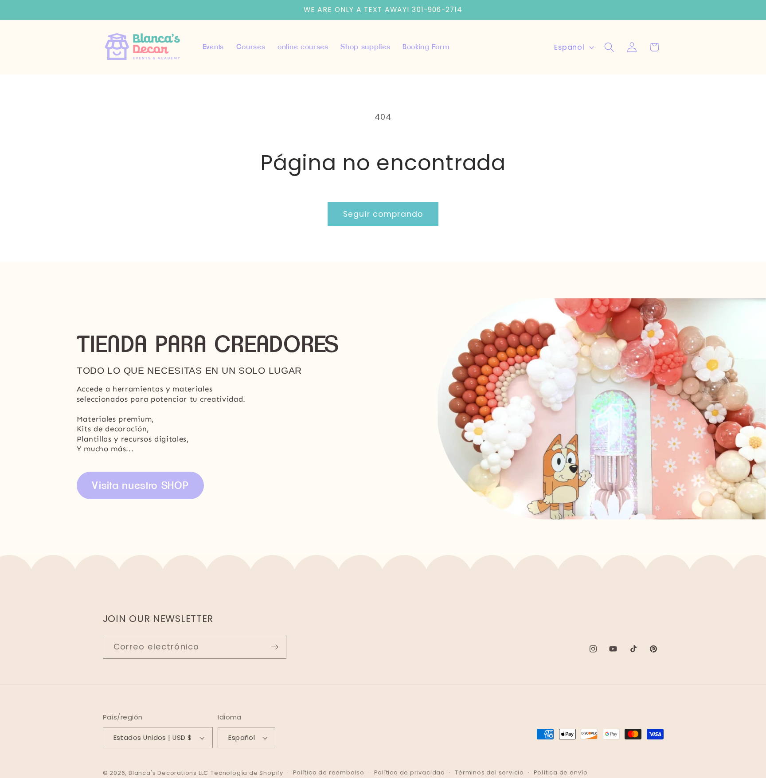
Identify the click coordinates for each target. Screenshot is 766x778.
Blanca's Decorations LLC (168, 773)
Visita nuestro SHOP (140, 485)
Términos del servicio (489, 773)
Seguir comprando (383, 214)
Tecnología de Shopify (247, 773)
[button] (609, 47)
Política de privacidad (409, 773)
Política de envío (561, 773)
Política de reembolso (328, 773)
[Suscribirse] (274, 647)
